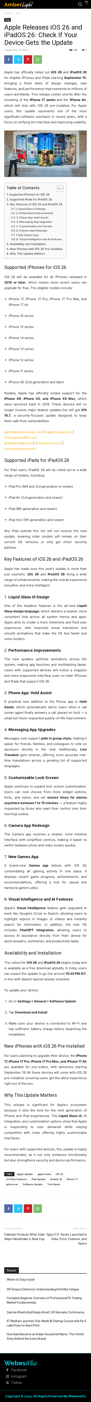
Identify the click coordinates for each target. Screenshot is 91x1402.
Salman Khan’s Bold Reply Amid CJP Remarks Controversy (45, 1312)
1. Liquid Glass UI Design (30, 208)
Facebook (19, 1370)
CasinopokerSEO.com (20, 438)
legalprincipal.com (58, 432)
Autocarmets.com (48, 443)
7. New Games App (27, 235)
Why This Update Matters (27, 253)
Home (8, 13)
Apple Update (25, 1174)
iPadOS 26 (56, 1179)
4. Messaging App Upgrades (34, 221)
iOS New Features (16, 1179)
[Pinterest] (28, 59)
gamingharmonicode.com (23, 432)
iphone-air (12, 1184)
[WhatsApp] (37, 59)
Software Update (33, 1184)
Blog (18, 13)
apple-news (44, 1174)
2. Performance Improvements (34, 213)
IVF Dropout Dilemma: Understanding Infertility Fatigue (43, 1289)
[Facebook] (8, 59)
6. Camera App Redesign (31, 230)
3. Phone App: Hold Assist (32, 217)
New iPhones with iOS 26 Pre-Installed (36, 249)
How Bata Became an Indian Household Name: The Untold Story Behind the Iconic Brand (45, 1336)
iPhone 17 (72, 1179)
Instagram (19, 1376)
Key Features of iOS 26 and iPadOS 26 (36, 204)
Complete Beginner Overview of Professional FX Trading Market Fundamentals (44, 1300)
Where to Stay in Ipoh (21, 1279)
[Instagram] (7, 1377)
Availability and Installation (28, 244)
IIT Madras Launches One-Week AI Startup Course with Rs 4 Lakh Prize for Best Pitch (46, 1323)
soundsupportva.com (20, 449)
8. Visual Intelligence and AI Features (39, 239)
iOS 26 (59, 1174)
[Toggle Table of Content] (57, 188)
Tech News (53, 1184)
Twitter (16, 1383)
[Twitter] (18, 59)
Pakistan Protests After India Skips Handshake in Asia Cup (24, 1237)
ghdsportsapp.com (18, 443)
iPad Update (39, 1179)
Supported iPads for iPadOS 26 (31, 199)
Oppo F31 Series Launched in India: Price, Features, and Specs (66, 1239)
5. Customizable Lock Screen (34, 226)
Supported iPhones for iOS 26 (29, 194)
